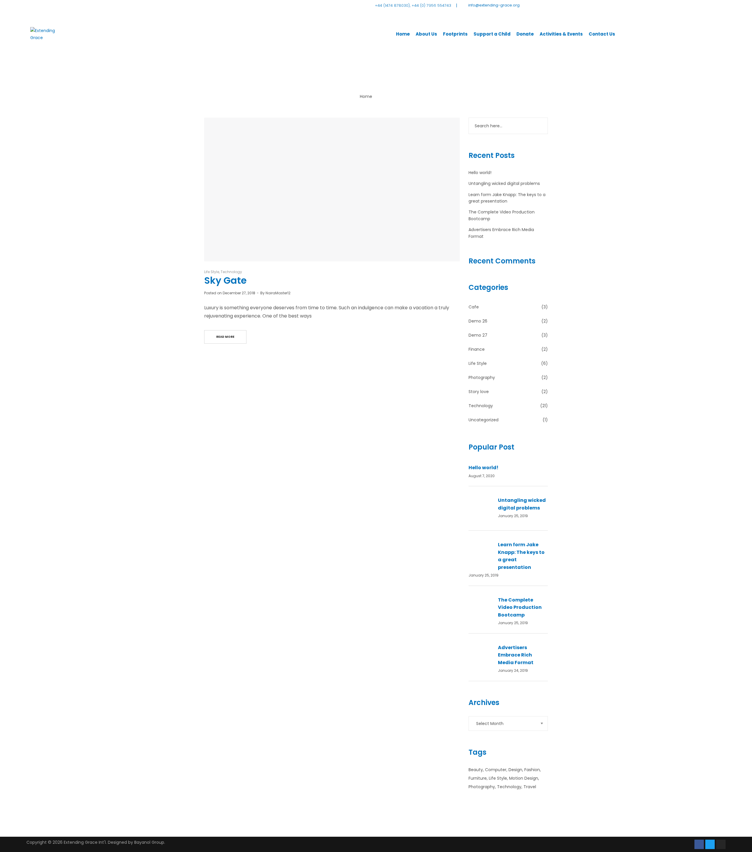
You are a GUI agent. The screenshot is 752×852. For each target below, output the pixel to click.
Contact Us (602, 34)
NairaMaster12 (278, 292)
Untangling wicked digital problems (504, 183)
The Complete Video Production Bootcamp (520, 607)
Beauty (476, 770)
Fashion (532, 770)
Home (403, 34)
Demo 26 (478, 321)
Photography (482, 377)
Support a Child (492, 34)
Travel (529, 787)
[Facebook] (699, 844)
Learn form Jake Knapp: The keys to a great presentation (521, 556)
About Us (426, 34)
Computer (495, 770)
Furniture (478, 778)
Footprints (455, 34)
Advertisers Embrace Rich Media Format (515, 655)
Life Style (211, 271)
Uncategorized (483, 420)
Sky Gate (225, 280)
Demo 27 (478, 335)
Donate (525, 34)
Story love (479, 392)
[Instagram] (721, 844)
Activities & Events (561, 34)
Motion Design (523, 778)
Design (515, 770)
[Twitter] (710, 844)
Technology (231, 271)
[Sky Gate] (332, 189)
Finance (477, 349)
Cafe (474, 307)
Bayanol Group (149, 842)
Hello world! (480, 173)
